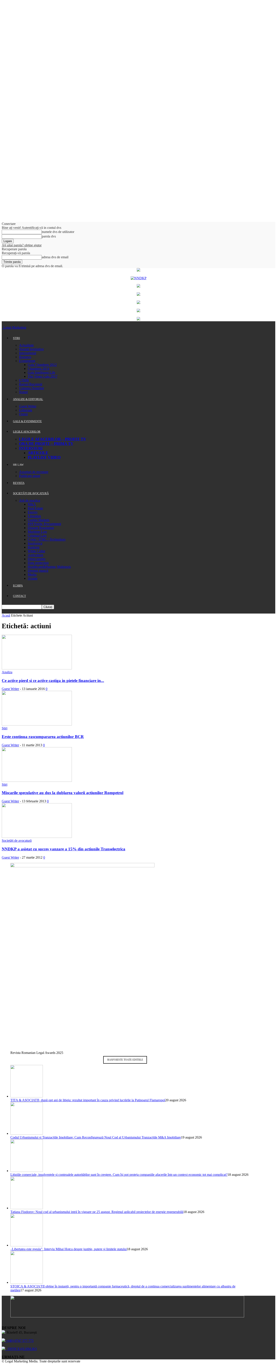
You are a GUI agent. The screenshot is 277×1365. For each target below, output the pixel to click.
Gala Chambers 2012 (42, 365)
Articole (38, 453)
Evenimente (27, 361)
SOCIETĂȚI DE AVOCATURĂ (31, 493)
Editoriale (25, 410)
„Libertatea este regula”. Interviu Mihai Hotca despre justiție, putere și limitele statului (68, 1249)
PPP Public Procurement (44, 524)
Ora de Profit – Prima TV (46, 443)
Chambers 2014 (38, 368)
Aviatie (32, 578)
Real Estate (35, 508)
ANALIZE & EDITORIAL (28, 399)
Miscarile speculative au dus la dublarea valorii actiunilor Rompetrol (62, 792)
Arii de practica (29, 500)
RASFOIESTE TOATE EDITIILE (125, 1059)
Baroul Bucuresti (30, 384)
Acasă (6, 615)
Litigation (34, 516)
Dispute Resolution (41, 528)
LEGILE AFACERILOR (26, 431)
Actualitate (26, 345)
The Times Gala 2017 (42, 376)
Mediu (32, 574)
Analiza (7, 672)
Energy (33, 512)
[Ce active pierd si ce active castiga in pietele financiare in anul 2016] (37, 668)
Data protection (38, 563)
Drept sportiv (37, 559)
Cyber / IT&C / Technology (47, 539)
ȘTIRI (16, 338)
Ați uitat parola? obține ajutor (22, 245)
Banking (33, 547)
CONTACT (19, 596)
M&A (32, 504)
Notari (23, 392)
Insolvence (35, 543)
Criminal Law (37, 535)
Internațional (27, 353)
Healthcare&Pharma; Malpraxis (49, 567)
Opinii (23, 414)
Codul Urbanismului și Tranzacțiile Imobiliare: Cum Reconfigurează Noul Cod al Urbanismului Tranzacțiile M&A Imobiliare (95, 1137)
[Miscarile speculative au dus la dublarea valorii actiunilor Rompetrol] (37, 780)
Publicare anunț (29, 476)
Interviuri (31, 448)
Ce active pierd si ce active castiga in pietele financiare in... (53, 680)
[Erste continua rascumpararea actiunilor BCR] (37, 724)
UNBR (24, 380)
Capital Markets (38, 520)
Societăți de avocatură (17, 840)
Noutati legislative (31, 349)
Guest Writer (27, 406)
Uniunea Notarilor (31, 388)
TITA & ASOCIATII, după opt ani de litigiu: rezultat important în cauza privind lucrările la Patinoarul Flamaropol (87, 1100)
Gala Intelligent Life (41, 372)
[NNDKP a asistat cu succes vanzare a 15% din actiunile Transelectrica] (37, 836)
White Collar (36, 551)
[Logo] (2, 327)
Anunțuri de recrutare (33, 472)
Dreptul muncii (38, 570)
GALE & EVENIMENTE (27, 421)
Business (25, 357)
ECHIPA (18, 585)
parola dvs (49, 236)
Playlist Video (44, 457)
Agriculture (35, 555)
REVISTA (18, 483)
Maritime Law (37, 531)
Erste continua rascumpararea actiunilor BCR (43, 736)
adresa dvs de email (55, 257)
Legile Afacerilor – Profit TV (52, 439)
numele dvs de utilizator (58, 232)
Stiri (4, 728)
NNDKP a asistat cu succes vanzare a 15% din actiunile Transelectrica (63, 849)
